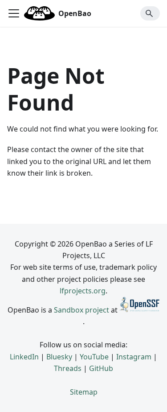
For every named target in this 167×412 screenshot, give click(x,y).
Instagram (133, 357)
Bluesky (59, 357)
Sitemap (84, 392)
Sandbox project (81, 309)
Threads (67, 368)
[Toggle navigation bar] (13, 13)
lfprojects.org (83, 291)
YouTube (94, 357)
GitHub (101, 368)
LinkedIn (24, 357)
